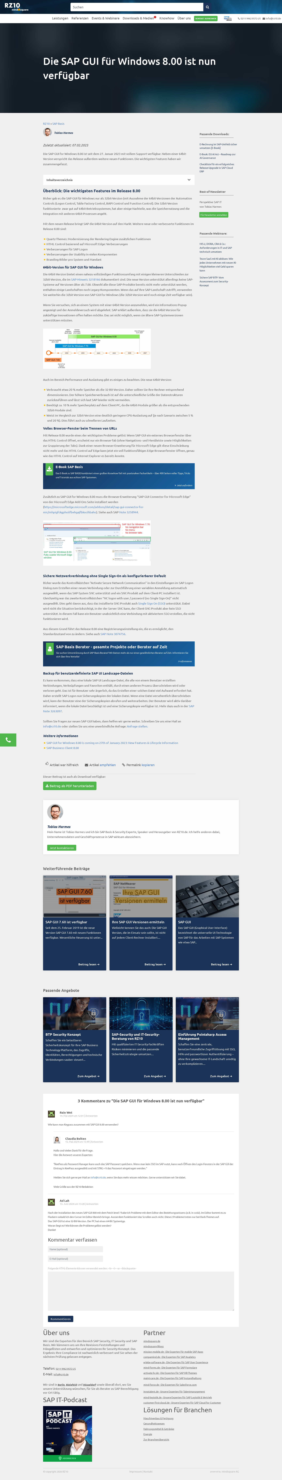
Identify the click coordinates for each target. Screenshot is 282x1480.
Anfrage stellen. (137, 726)
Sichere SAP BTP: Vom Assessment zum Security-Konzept (214, 281)
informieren (186, 661)
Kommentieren (61, 1319)
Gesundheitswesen (154, 1423)
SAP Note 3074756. (113, 634)
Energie (147, 1434)
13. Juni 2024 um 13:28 (72, 1203)
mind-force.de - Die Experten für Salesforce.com (170, 1384)
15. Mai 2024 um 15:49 (77, 1141)
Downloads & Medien (138, 18)
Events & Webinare (105, 18)
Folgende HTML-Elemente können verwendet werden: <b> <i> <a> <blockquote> (92, 1268)
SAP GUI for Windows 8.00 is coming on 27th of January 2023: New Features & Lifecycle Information (112, 742)
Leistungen (60, 18)
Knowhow (166, 18)
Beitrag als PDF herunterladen (72, 786)
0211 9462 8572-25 (251, 18)
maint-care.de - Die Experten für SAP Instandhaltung (172, 1378)
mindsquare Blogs (153, 1346)
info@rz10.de (273, 18)
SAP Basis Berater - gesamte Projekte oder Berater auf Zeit (111, 646)
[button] (119, 180)
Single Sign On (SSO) (151, 603)
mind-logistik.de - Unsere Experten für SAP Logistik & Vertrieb (177, 1397)
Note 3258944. (129, 512)
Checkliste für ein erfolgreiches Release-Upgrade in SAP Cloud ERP (217, 168)
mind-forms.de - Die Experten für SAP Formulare (170, 1367)
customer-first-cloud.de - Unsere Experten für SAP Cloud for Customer (182, 1402)
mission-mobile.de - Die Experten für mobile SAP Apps (173, 1351)
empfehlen (102, 765)
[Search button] (207, 7)
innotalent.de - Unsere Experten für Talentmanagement (174, 1391)
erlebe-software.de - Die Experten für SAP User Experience (175, 1362)
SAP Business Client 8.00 (63, 747)
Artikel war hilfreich (64, 765)
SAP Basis (58, 123)
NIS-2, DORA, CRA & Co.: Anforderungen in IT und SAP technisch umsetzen (216, 247)
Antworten (91, 1115)
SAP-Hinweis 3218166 (85, 279)
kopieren (140, 765)
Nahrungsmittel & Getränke (158, 1428)
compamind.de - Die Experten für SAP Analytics (169, 1356)
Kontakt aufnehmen (206, 18)
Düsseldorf (89, 1384)
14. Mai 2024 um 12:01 (72, 1115)
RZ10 (46, 123)
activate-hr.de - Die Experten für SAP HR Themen (170, 1372)
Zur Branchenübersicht (156, 1439)
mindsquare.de (151, 1341)
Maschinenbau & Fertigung (158, 1418)
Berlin (61, 1384)
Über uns (184, 18)
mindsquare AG (230, 1471)
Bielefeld (71, 1384)
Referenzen (79, 18)
